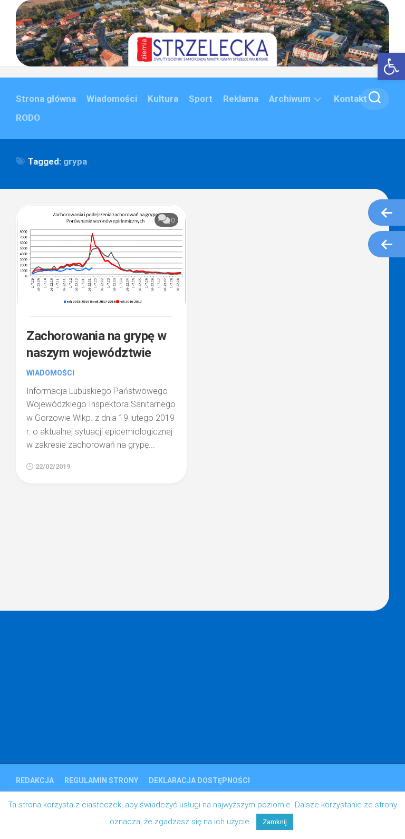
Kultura (163, 98)
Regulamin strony (101, 780)
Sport (201, 98)
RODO (28, 117)
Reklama (240, 98)
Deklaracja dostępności (199, 780)
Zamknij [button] (275, 822)
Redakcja (35, 780)
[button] (391, 66)
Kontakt (350, 98)
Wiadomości (111, 98)
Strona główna (46, 98)
